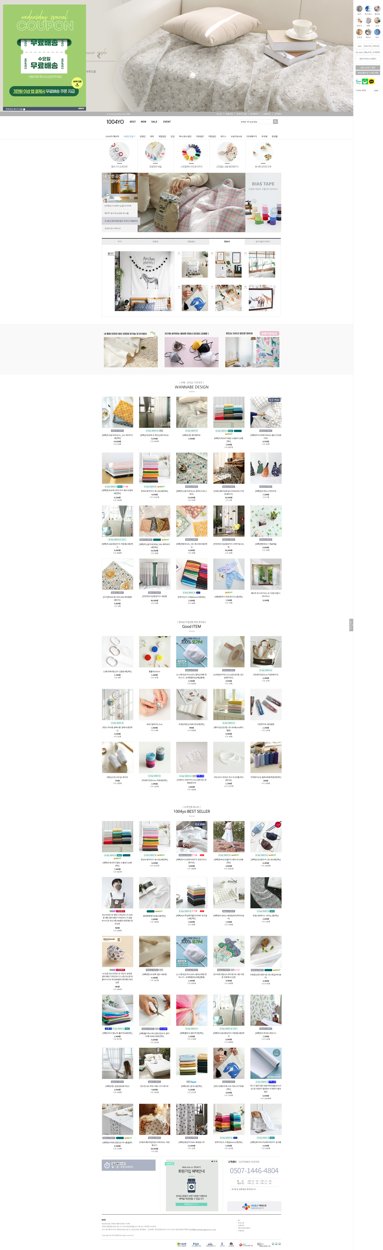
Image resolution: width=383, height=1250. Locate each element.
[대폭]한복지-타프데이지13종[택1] (229, 596)
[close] (81, 109)
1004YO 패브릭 (112, 136)
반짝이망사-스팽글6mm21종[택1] (228, 1142)
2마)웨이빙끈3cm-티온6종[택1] (154, 780)
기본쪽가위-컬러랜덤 (265, 724)
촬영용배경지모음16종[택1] (154, 915)
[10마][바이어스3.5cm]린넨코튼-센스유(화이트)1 (228, 676)
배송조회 (367, 52)
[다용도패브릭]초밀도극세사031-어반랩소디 (154, 1144)
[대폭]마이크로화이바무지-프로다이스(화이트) (191, 861)
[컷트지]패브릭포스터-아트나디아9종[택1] (229, 1087)
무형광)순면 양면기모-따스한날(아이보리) (265, 976)
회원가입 (229, 113)
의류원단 (200, 136)
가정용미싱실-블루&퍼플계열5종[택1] (265, 777)
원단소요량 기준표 (368, 67)
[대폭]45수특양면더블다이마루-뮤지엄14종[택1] (191, 917)
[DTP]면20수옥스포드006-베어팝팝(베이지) (117, 598)
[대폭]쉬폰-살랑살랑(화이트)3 (117, 1086)
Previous (99, 56)
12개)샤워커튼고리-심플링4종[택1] (117, 671)
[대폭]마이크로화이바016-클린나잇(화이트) (265, 436)
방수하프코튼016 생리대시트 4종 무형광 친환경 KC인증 (228, 976)
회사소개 (241, 1223)
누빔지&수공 (236, 136)
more (376, 90)
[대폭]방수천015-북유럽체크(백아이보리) (228, 917)
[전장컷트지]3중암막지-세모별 (154, 596)
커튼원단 (212, 136)
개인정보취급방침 (244, 1228)
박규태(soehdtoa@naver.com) (202, 1229)
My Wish (359, 52)
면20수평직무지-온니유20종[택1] (154, 491)
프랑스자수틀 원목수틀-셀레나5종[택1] (117, 729)
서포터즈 (376, 46)
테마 (152, 136)
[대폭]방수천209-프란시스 (265, 1032)
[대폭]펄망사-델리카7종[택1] (191, 1032)
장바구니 (242, 113)
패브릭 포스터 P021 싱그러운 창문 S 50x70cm (265, 594)
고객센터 (277, 113)
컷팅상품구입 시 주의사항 (368, 72)
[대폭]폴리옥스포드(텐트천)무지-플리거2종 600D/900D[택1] (154, 1035)
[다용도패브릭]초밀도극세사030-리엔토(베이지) (228, 492)
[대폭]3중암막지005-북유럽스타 (191, 1142)
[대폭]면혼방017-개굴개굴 (265, 543)
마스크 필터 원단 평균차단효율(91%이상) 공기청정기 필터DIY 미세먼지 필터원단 (265, 1088)
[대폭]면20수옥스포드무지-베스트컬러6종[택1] (117, 492)
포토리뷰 (367, 46)
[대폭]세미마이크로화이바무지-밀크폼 (265, 1142)
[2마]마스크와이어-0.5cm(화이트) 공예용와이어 (191, 781)
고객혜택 (376, 52)
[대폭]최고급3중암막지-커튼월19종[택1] (117, 545)
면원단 (143, 136)
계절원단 (162, 136)
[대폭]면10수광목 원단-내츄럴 (154, 974)
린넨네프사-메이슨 (113, 228)
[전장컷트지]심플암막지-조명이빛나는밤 (228, 545)
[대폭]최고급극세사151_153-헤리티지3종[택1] (117, 436)
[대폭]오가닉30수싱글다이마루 (118, 206)
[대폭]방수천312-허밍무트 (265, 491)
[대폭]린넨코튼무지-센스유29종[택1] (266, 859)
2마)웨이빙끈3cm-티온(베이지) (265, 674)
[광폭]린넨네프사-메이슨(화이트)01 (154, 435)
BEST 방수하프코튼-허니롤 (117, 213)
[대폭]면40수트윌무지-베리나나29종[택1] (228, 861)
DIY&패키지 (252, 136)
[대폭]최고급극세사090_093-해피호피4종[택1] (154, 546)
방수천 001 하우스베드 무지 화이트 (154, 1086)
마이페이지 (254, 113)
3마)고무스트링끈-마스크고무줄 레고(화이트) (229, 779)
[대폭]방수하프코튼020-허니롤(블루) (117, 1142)
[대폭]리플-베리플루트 (191, 435)
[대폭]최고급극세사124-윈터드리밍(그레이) (191, 492)
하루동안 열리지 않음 (13, 109)
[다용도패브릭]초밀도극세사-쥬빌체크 (121, 221)
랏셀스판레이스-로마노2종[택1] (266, 915)
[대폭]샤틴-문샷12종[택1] (191, 1086)
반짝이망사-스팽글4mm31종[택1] (191, 597)
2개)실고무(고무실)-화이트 (117, 777)
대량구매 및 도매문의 (367, 58)
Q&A (360, 46)
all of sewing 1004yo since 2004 (116, 114)
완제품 (275, 136)
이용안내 (241, 1230)
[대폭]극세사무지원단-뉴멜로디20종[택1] (228, 440)
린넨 (173, 136)
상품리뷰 (266, 113)
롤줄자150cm (154, 671)
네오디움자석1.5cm (154, 724)
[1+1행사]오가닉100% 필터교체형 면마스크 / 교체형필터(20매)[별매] (191, 676)
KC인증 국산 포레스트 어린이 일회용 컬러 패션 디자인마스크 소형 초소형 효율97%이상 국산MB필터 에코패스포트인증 (117, 978)
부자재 (264, 136)
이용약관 (241, 1225)
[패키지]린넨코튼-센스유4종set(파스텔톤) (229, 729)
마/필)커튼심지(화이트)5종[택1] (191, 724)
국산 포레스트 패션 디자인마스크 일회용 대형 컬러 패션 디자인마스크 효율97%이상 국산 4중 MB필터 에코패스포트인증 (117, 919)
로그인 (219, 113)
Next (284, 56)
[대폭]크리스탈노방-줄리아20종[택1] (117, 1032)
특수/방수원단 (185, 136)
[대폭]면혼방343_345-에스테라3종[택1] (191, 545)
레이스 (223, 136)
